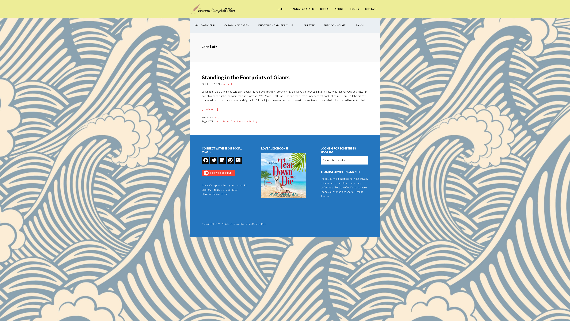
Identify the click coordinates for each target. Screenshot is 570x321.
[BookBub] (218, 176)
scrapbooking (250, 121)
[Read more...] (210, 109)
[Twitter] (213, 160)
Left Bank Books (234, 121)
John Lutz (220, 121)
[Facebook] (205, 160)
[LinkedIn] (222, 160)
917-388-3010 (229, 189)
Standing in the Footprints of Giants (246, 77)
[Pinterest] (230, 160)
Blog (217, 117)
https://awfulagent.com (215, 194)
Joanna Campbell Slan (214, 9)
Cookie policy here (356, 187)
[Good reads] (238, 160)
